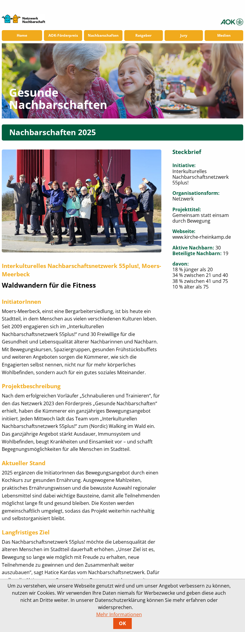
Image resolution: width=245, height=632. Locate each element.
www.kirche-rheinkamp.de (201, 237)
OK (122, 623)
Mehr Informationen (119, 614)
